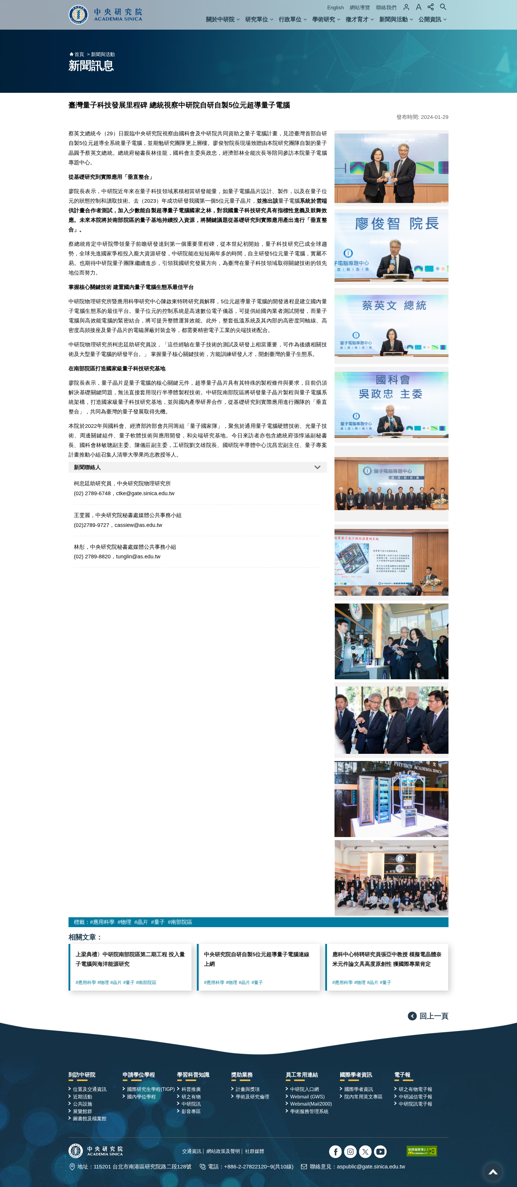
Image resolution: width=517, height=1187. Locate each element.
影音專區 (191, 1111)
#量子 (158, 922)
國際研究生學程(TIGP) (151, 1089)
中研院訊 (191, 1103)
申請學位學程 (139, 1075)
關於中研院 (220, 19)
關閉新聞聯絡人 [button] (198, 467)
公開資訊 (430, 19)
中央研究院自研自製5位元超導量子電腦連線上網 (256, 959)
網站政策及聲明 (223, 1151)
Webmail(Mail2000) (311, 1103)
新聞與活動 (393, 19)
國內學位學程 (141, 1096)
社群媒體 (254, 1151)
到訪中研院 (82, 1075)
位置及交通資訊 (90, 1089)
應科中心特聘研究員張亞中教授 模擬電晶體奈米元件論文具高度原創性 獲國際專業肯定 (387, 959)
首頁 (79, 54)
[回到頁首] (493, 1172)
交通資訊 (191, 1151)
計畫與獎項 (248, 1089)
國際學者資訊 (356, 1075)
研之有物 (191, 1096)
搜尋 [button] (443, 6)
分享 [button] (430, 6)
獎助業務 (242, 1075)
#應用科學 (102, 922)
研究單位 (256, 19)
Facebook (336, 1152)
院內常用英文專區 (363, 1096)
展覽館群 (82, 1111)
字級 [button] (418, 6)
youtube (381, 1152)
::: (2, 1060)
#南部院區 (180, 922)
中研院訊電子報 (415, 1103)
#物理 (124, 922)
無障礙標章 (427, 1151)
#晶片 (141, 922)
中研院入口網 (304, 1089)
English (335, 7)
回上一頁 (434, 1016)
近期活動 (82, 1096)
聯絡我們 (386, 7)
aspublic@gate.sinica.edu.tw (371, 1167)
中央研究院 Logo (105, 15)
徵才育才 (357, 19)
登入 (406, 6)
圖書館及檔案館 (90, 1118)
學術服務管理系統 (309, 1111)
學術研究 (323, 19)
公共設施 (82, 1103)
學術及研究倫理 (252, 1096)
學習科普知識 (193, 1075)
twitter (351, 1152)
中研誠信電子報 (415, 1096)
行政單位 (290, 19)
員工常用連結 (302, 1075)
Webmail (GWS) (307, 1096)
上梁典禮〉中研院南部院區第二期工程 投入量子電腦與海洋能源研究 (130, 959)
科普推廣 (191, 1089)
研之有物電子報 (415, 1089)
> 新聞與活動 (101, 54)
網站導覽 (360, 7)
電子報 (402, 1075)
